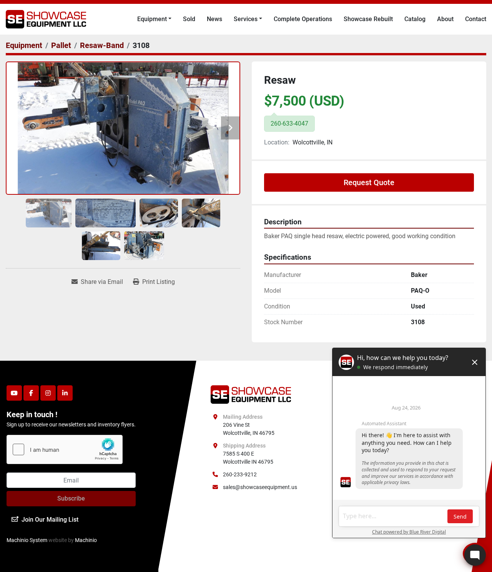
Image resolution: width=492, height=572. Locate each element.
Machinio (86, 540)
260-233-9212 (240, 474)
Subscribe (71, 498)
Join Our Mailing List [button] (50, 519)
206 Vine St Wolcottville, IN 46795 (248, 429)
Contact (475, 19)
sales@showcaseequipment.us (260, 487)
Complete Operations (303, 19)
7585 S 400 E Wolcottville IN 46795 (248, 458)
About (445, 19)
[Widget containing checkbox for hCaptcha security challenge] (65, 449)
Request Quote (369, 182)
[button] (154, 19)
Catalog (415, 19)
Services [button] (246, 19)
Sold (189, 19)
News (214, 19)
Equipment (152, 19)
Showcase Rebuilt (368, 19)
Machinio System (27, 540)
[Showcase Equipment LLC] (251, 394)
